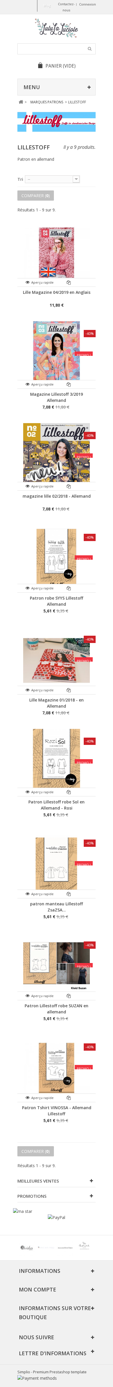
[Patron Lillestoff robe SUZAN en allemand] (56, 966)
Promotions (31, 1196)
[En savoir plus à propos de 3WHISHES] (27, 1248)
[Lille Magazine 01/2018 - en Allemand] (56, 660)
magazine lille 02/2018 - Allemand (57, 496)
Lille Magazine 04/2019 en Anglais (56, 292)
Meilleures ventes (38, 1181)
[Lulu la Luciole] (56, 28)
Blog (46, 5)
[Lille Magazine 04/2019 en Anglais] (56, 252)
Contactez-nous (66, 7)
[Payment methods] (37, 1378)
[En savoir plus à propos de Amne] (84, 1248)
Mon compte (37, 1289)
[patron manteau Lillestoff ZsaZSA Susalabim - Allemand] (56, 864)
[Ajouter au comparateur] (69, 282)
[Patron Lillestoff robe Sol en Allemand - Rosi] (56, 762)
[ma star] (22, 1211)
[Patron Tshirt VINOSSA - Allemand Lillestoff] (56, 1068)
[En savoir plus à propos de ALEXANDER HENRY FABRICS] (65, 1248)
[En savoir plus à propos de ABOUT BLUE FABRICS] (46, 1248)
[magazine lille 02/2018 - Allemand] (56, 456)
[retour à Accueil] (21, 102)
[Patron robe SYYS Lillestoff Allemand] (56, 558)
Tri (20, 179)
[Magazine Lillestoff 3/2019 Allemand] (56, 354)
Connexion (87, 4)
